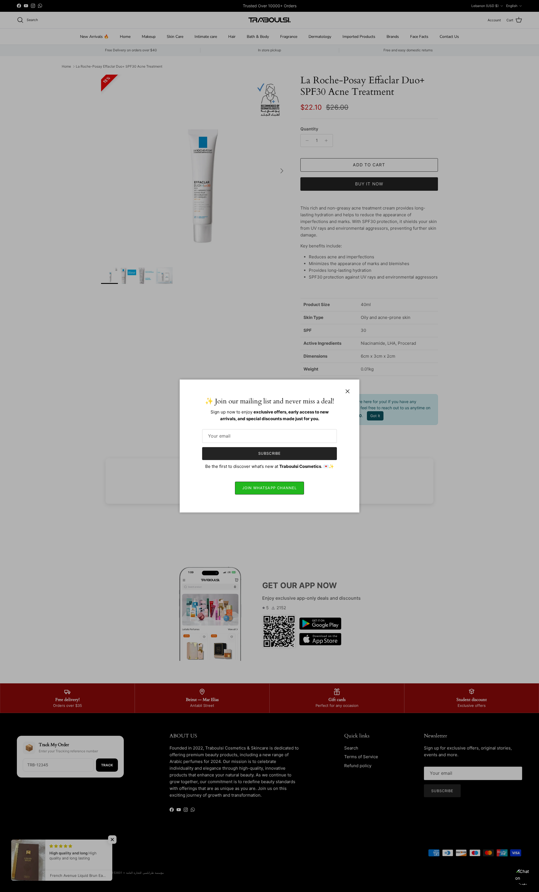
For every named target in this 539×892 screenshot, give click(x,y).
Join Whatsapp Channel (269, 488)
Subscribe (269, 453)
